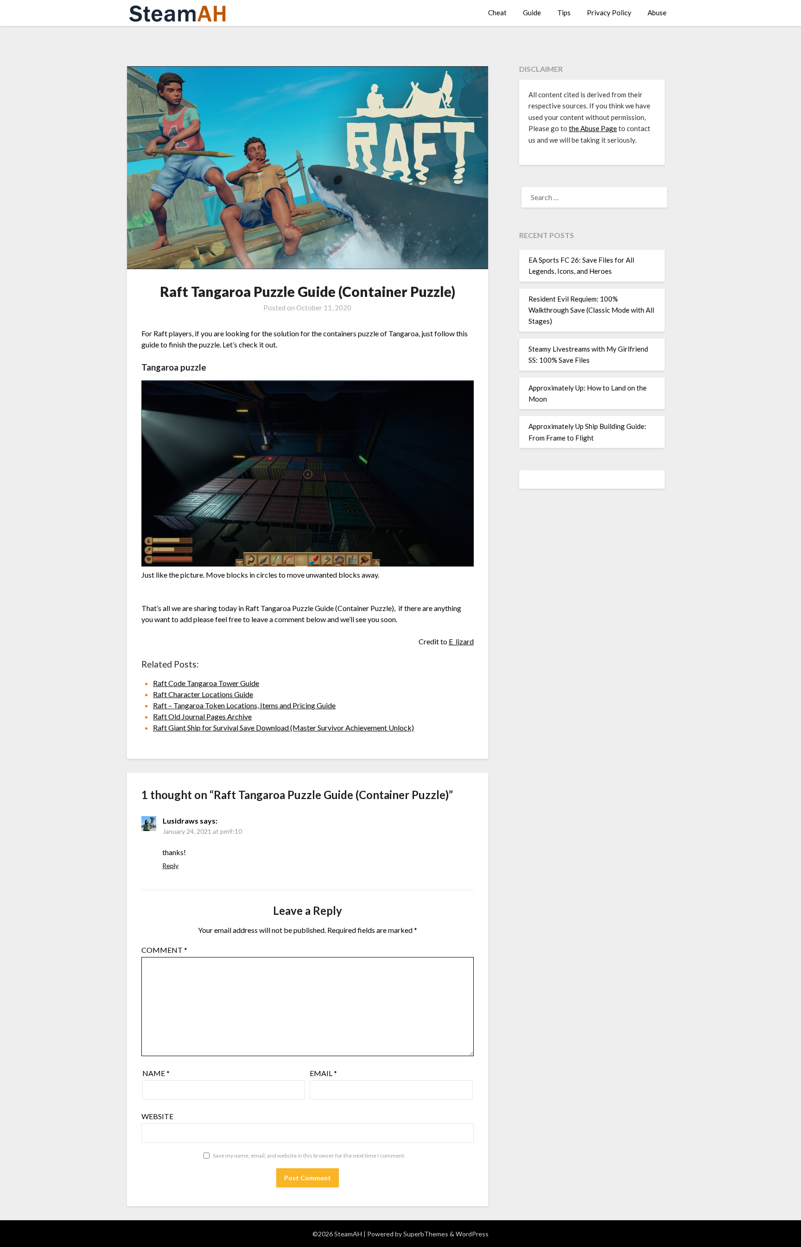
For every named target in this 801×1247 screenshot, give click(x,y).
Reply (170, 865)
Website (157, 1116)
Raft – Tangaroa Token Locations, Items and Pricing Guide (244, 705)
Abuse (657, 12)
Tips (564, 12)
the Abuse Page (593, 128)
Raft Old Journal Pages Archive (202, 716)
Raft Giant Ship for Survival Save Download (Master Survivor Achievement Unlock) (283, 727)
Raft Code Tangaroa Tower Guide (206, 683)
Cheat (497, 12)
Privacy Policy (609, 12)
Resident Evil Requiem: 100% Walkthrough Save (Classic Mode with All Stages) (591, 310)
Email (323, 1073)
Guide (532, 12)
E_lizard (461, 641)
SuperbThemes (425, 1234)
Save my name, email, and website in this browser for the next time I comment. (309, 1155)
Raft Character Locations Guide (203, 694)
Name (156, 1073)
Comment (164, 949)
